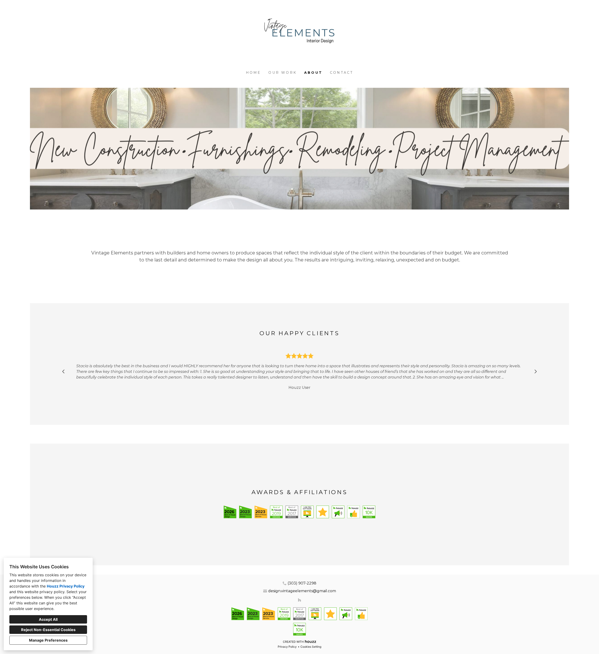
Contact (341, 72)
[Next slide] (535, 371)
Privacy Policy (287, 646)
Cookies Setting (310, 646)
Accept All (48, 619)
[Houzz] (299, 600)
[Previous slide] (63, 371)
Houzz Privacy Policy (65, 586)
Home (253, 72)
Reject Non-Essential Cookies (48, 629)
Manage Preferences (48, 640)
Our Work (282, 72)
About (313, 72)
